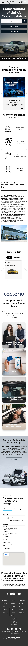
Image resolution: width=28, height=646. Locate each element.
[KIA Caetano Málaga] (4, 2)
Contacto (21, 609)
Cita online (14, 459)
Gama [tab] (9, 257)
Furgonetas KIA (5, 613)
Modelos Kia (4, 603)
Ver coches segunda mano (20, 142)
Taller (20, 606)
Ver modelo (14, 277)
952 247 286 (6, 550)
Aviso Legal (13, 600)
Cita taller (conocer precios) (20, 156)
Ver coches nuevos (20, 128)
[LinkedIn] (20, 629)
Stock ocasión (14, 31)
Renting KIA (21, 613)
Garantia (12, 619)
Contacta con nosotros (20, 169)
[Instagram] (12, 629)
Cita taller (21, 607)
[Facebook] (8, 629)
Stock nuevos (14, 26)
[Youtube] (16, 629)
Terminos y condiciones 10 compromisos (14, 623)
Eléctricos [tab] (17, 257)
